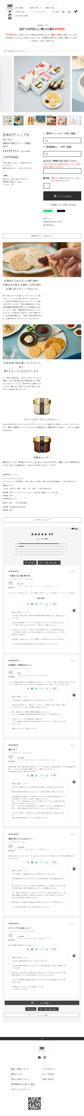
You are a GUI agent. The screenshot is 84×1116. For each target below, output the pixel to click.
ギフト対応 (55, 12)
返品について (47, 218)
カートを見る (48, 1074)
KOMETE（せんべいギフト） (17, 51)
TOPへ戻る (42, 1038)
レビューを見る (25, 151)
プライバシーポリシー (21, 1089)
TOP (5, 51)
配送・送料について (20, 1069)
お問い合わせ (48, 1079)
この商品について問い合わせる (62, 205)
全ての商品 (19, 8)
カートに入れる (64, 196)
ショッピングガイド (38, 12)
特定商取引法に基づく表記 (52, 222)
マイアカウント (49, 1069)
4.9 (51, 534)
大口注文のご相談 (22, 16)
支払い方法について (20, 1079)
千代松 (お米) (20, 12)
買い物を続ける (48, 225)
